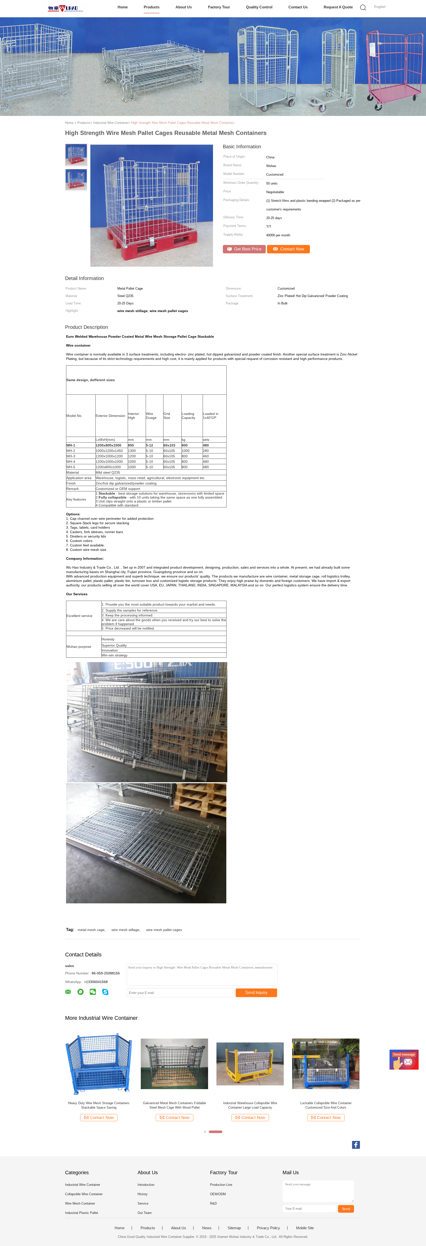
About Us (184, 7)
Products (152, 7)
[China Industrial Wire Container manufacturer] (64, 8)
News (207, 1228)
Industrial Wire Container (82, 1185)
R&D (213, 1203)
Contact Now (291, 249)
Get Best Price (247, 249)
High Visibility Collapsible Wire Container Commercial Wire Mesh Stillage (250, 1105)
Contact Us (298, 7)
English (380, 7)
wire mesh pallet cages (164, 930)
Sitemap (234, 1228)
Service (143, 1203)
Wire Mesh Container (80, 1203)
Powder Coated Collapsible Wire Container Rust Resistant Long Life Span (326, 1105)
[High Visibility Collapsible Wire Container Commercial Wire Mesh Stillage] (250, 1063)
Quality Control (259, 7)
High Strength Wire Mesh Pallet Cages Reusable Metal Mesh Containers (182, 123)
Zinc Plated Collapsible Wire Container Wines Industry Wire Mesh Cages (99, 1105)
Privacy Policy (268, 1228)
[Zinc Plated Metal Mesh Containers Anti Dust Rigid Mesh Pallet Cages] (174, 1063)
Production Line (221, 1185)
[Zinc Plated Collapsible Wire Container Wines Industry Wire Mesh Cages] (98, 1063)
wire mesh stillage (125, 930)
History (143, 1194)
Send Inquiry (256, 992)
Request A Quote (338, 7)
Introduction (146, 1185)
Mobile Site (305, 1228)
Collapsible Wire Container (84, 1194)
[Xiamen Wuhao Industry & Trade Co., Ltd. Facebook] (356, 1145)
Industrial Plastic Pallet (81, 1213)
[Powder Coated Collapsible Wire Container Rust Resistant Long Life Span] (325, 1063)
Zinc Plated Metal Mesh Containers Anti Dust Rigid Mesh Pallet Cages (174, 1105)
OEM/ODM (218, 1194)
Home (123, 7)
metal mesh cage (91, 930)
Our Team (145, 1213)
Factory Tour (219, 7)
